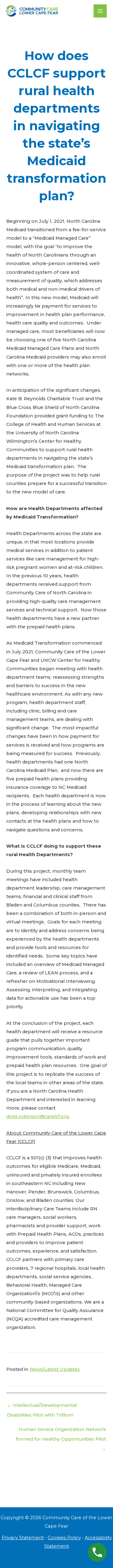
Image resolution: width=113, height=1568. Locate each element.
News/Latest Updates (55, 1369)
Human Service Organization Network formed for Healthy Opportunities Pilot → (61, 1431)
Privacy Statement (23, 1537)
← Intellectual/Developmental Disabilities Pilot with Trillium (42, 1406)
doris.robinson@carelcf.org (37, 1116)
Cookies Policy (64, 1537)
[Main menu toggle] (100, 11)
